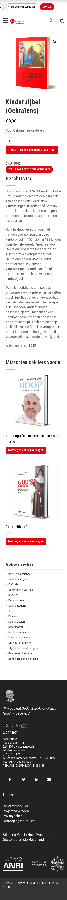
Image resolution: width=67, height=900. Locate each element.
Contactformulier (15, 806)
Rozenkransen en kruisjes (23, 658)
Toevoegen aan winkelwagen (31, 150)
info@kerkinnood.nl (14, 750)
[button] (54, 41)
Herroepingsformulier (19, 821)
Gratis (11, 611)
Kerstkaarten (16, 626)
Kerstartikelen (16, 621)
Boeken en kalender (20, 573)
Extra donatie (16, 600)
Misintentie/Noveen (19, 637)
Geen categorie (17, 605)
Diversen (13, 595)
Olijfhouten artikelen (20, 642)
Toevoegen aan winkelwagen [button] (26, 450)
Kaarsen (13, 616)
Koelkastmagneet (18, 632)
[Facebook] (10, 779)
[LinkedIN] (37, 779)
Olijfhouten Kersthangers (23, 648)
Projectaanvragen (16, 811)
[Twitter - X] (24, 779)
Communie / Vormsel (21, 589)
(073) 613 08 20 (12, 754)
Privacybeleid (13, 816)
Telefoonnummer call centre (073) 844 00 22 (29, 757)
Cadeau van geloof (19, 579)
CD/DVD (13, 584)
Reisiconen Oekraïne (20, 653)
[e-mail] (49, 779)
